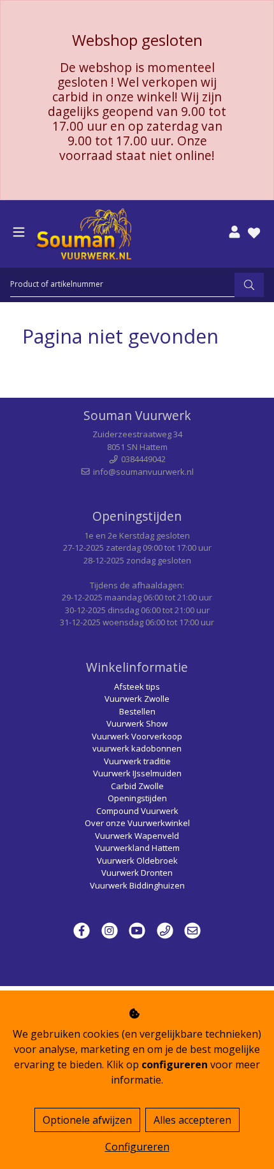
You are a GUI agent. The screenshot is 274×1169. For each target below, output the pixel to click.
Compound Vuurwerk (137, 811)
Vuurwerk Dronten (137, 872)
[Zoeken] (249, 285)
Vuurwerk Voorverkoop (137, 736)
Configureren (137, 1147)
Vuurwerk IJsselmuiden (137, 773)
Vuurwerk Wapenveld (137, 835)
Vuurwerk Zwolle (137, 698)
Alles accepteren (192, 1120)
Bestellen (137, 711)
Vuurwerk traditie (137, 761)
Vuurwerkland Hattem (137, 847)
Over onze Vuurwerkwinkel (137, 823)
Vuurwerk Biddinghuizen (137, 885)
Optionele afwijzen (87, 1120)
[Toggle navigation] (18, 232)
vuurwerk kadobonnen (137, 748)
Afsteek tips (137, 686)
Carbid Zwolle (137, 786)
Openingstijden (137, 798)
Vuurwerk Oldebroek (137, 860)
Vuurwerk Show (137, 723)
